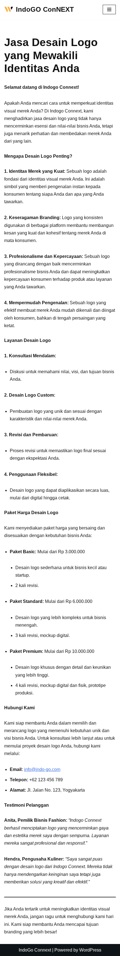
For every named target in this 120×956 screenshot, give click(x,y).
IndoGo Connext (35, 950)
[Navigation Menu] (109, 9)
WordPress (90, 950)
